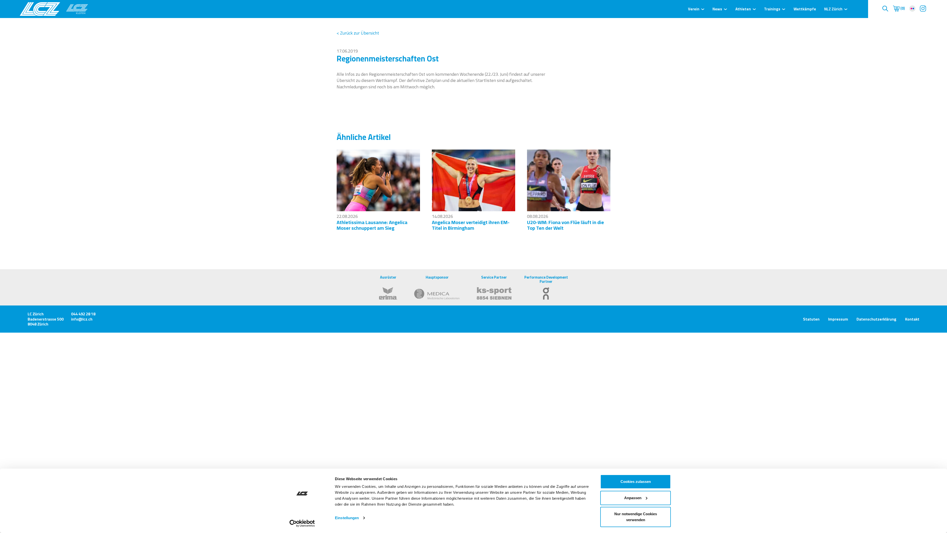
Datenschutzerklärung (876, 319)
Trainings (772, 9)
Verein (693, 9)
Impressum (838, 319)
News (717, 9)
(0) (902, 8)
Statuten (811, 319)
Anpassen (632, 498)
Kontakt (912, 319)
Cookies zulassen (635, 481)
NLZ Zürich (833, 9)
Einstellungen (347, 518)
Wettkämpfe (805, 9)
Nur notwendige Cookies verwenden (635, 517)
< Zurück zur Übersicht (358, 33)
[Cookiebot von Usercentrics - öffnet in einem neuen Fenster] (302, 523)
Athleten (743, 9)
